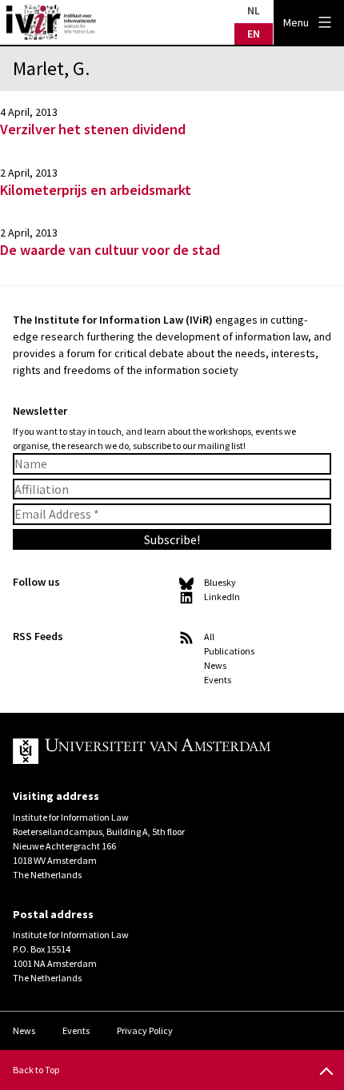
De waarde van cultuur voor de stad (110, 250)
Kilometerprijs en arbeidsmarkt (95, 190)
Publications (229, 651)
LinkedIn (222, 597)
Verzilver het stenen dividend (93, 129)
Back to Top (36, 1070)
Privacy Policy (145, 1030)
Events (217, 680)
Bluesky (220, 582)
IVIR (51, 22)
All (209, 636)
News (215, 665)
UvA (159, 751)
